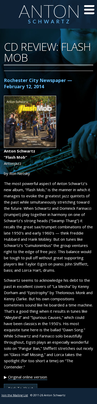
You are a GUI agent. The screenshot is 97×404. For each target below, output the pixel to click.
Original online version (27, 376)
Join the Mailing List (15, 395)
